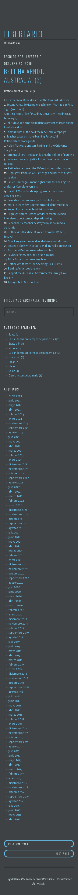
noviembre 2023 (18, 423)
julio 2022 (14, 487)
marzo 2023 (15, 450)
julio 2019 (14, 641)
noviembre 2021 (18, 514)
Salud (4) (14, 370)
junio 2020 (15, 591)
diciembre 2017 (18, 728)
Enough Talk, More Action (23, 282)
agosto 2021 (16, 528)
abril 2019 (14, 655)
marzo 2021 (15, 550)
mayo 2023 (15, 441)
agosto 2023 (16, 432)
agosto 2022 (16, 482)
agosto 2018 (16, 691)
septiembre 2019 (19, 632)
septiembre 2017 (19, 741)
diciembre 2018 (18, 673)
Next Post (65, 853)
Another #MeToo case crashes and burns (32, 250)
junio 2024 (15, 400)
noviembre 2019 (18, 623)
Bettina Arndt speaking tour (24, 268)
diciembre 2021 (18, 509)
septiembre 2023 (19, 427)
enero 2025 (15, 396)
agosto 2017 (16, 746)
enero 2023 (15, 459)
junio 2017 (14, 755)
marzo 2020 (16, 605)
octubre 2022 (16, 473)
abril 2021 (14, 546)
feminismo (49, 300)
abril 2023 (14, 446)
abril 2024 (15, 409)
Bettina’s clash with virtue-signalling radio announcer (39, 245)
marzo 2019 (16, 660)
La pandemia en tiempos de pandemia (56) (34, 352)
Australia (31, 300)
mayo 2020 (15, 596)
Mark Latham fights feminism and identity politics (38, 204)
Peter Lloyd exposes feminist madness (30, 209)
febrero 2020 (16, 609)
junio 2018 (14, 700)
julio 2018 (14, 696)
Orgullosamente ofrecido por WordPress (27, 879)
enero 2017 (15, 778)
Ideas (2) (14, 361)
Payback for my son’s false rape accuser (31, 254)
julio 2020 (14, 587)
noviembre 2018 (18, 678)
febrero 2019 (16, 664)
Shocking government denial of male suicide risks (37, 241)
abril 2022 (14, 491)
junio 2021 (14, 537)
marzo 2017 (15, 769)
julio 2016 (14, 805)
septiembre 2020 (19, 578)
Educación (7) (16, 343)
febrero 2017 (16, 773)
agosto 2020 (16, 582)
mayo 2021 (15, 541)
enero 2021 (15, 559)
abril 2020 (15, 600)
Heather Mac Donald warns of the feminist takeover (37, 100)
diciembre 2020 (18, 564)
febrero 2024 (16, 414)
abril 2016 (14, 819)
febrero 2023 (16, 455)
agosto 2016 (16, 801)
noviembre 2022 (18, 468)
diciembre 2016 (18, 782)
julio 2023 (14, 436)
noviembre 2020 (18, 568)
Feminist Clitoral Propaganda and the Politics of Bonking (40, 154)
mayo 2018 (15, 705)
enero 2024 (15, 418)
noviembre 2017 (18, 732)
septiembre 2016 (19, 796)
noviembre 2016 (18, 787)
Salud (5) (14, 334)
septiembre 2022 (19, 477)
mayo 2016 (15, 814)
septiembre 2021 (19, 523)
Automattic (38, 883)
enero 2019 (15, 669)
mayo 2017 (15, 760)
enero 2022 (15, 505)
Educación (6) (16, 357)
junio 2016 (14, 810)
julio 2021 (14, 532)
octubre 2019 (16, 628)
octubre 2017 (16, 737)
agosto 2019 (16, 637)
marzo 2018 (16, 714)
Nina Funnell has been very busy (27, 259)
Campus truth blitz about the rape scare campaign (36, 132)
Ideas (12, 366)
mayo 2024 (15, 405)
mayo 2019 (15, 650)
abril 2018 (14, 710)
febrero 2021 (16, 555)
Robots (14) (15, 348)
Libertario (23, 34)
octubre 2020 (16, 573)
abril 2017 (14, 764)
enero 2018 (15, 723)
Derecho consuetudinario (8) (25, 375)
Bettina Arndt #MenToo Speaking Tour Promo (35, 264)
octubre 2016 (16, 792)
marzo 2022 (16, 496)
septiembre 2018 (19, 687)
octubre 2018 (16, 682)
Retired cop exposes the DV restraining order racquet (39, 168)
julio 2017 (14, 751)
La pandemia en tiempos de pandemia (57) (34, 339)
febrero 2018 (16, 719)
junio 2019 (14, 646)
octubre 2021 (16, 518)
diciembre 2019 (18, 619)
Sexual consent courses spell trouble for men (34, 200)
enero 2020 (15, 614)
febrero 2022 (16, 500)
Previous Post (41, 843)
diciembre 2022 (18, 464)
